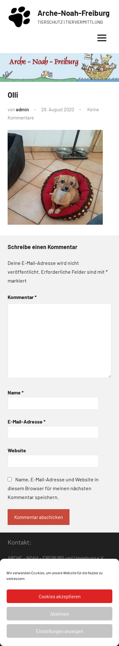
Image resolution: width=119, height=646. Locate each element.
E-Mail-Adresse (26, 421)
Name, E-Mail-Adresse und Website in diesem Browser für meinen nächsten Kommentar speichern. (53, 488)
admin (22, 109)
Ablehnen (59, 614)
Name (15, 392)
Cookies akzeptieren (60, 596)
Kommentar (22, 297)
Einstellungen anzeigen (59, 631)
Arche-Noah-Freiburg (73, 12)
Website (17, 450)
